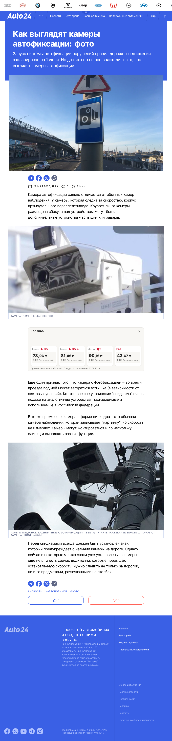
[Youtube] (23, 731)
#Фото (74, 591)
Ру (164, 16)
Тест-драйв (72, 16)
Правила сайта (127, 699)
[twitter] (47, 178)
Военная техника (94, 16)
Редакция (124, 706)
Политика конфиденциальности (136, 720)
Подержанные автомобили (126, 16)
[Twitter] (15, 731)
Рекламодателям (128, 692)
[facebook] (39, 178)
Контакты (124, 713)
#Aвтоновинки (56, 591)
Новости (55, 16)
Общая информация (130, 685)
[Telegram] (32, 731)
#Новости (35, 591)
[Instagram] (40, 731)
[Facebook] (7, 731)
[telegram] (31, 178)
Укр (153, 16)
